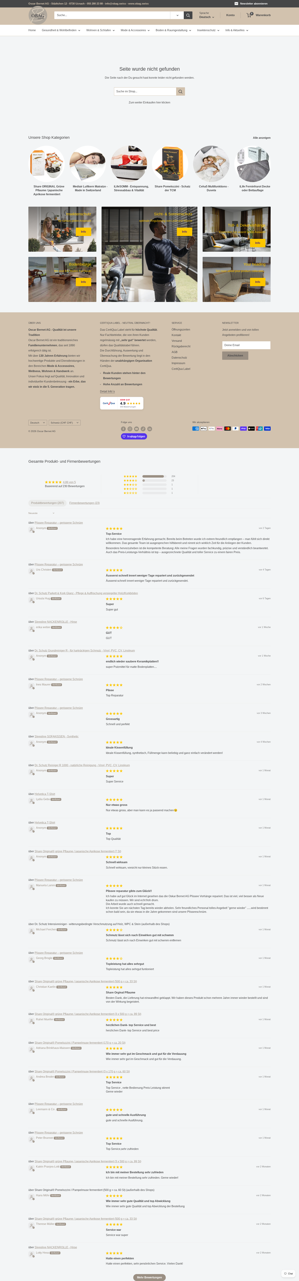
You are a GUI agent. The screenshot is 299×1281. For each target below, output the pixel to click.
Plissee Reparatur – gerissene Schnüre (59, 522)
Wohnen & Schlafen (98, 30)
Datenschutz (179, 357)
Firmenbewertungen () (84, 502)
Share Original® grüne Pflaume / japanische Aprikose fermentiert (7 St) (78, 851)
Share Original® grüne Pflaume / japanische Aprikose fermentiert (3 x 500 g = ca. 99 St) (88, 1014)
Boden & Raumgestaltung (171, 30)
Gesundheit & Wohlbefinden (59, 30)
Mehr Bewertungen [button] (149, 1277)
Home (32, 30)
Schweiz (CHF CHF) (62, 422)
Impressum (178, 363)
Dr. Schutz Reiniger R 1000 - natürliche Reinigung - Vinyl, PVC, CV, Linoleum (82, 765)
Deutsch (34, 422)
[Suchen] (188, 15)
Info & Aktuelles (234, 30)
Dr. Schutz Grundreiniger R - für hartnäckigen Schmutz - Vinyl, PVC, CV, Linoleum (85, 650)
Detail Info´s (107, 391)
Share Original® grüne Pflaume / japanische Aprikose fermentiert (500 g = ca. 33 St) (86, 981)
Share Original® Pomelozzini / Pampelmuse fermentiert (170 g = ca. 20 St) (80, 1042)
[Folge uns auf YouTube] (136, 428)
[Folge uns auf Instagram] (130, 428)
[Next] (271, 168)
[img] (65, 482)
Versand (177, 340)
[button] (131, 476)
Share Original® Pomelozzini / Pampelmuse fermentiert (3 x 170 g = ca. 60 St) (82, 1071)
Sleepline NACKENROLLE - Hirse (56, 621)
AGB (175, 352)
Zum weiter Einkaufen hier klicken (149, 102)
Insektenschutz (206, 30)
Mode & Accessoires (133, 30)
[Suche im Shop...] (180, 91)
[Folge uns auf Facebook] (123, 428)
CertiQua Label (181, 368)
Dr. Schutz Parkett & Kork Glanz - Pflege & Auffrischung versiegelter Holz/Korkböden (86, 593)
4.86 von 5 (69, 482)
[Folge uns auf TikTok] (143, 428)
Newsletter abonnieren (254, 3)
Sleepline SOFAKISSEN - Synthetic (57, 736)
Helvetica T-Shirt (45, 794)
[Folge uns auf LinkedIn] (149, 428)
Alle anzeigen (262, 137)
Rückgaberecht (181, 346)
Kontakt (176, 335)
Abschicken (235, 355)
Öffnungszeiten (181, 329)
